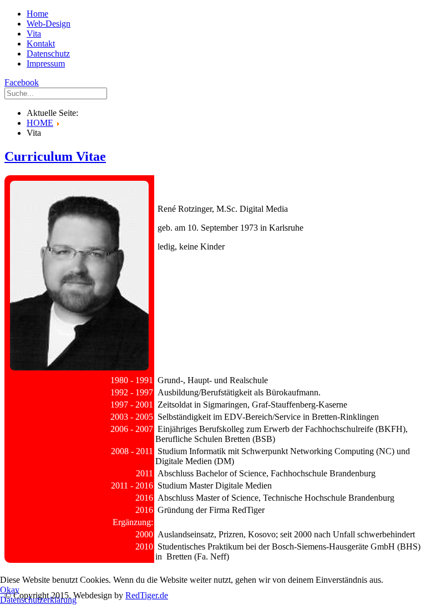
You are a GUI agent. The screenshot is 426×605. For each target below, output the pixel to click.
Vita (34, 33)
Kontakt (41, 43)
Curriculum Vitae (55, 156)
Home (37, 13)
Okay (9, 589)
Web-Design (48, 23)
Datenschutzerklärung (38, 599)
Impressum (46, 63)
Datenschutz (48, 53)
